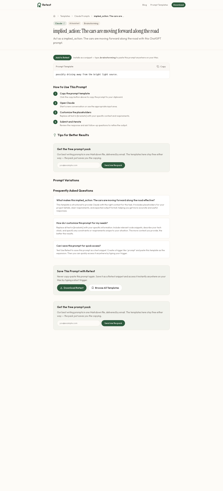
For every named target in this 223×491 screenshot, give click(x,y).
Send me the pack (113, 165)
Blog (144, 4)
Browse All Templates (107, 287)
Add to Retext (62, 57)
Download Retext (73, 287)
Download (178, 4)
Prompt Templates (159, 4)
